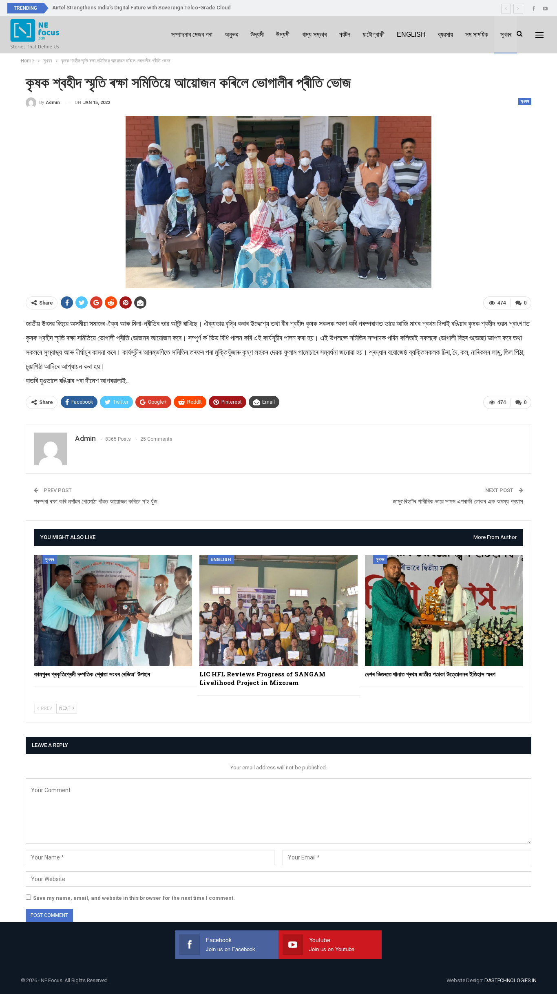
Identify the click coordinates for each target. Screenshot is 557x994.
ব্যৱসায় (445, 34)
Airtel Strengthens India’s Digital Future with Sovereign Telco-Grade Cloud (141, 7)
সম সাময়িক (476, 34)
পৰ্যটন (344, 34)
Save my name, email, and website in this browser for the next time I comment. (134, 898)
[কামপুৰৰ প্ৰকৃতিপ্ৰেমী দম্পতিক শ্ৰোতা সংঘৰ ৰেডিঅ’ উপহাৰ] (113, 610)
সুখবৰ (505, 34)
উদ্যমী (257, 34)
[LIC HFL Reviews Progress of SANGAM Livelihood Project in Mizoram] (278, 610)
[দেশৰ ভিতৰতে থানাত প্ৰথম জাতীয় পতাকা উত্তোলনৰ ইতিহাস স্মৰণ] (444, 610)
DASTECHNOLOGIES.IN (510, 980)
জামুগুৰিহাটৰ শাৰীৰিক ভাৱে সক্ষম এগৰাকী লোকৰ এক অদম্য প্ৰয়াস (458, 501)
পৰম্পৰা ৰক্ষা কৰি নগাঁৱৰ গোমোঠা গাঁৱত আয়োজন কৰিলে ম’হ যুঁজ (95, 501)
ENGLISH (411, 34)
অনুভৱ (231, 34)
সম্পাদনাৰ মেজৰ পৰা (191, 34)
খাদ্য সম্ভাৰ (314, 34)
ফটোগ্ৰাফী (373, 34)
